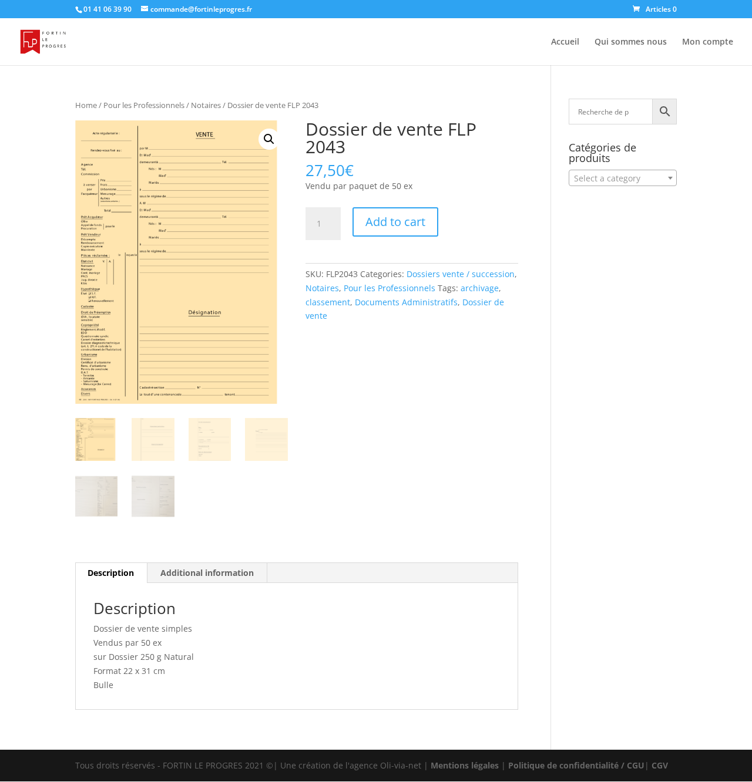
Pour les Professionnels (143, 105)
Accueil (565, 42)
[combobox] (623, 178)
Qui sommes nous (631, 42)
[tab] (111, 573)
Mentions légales (465, 765)
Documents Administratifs (406, 302)
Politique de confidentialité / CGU (576, 765)
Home (86, 105)
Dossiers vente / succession (461, 273)
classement (328, 302)
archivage (480, 288)
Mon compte (707, 42)
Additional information (207, 572)
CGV (660, 765)
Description (111, 572)
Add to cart (395, 222)
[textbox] (622, 178)
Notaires (206, 105)
